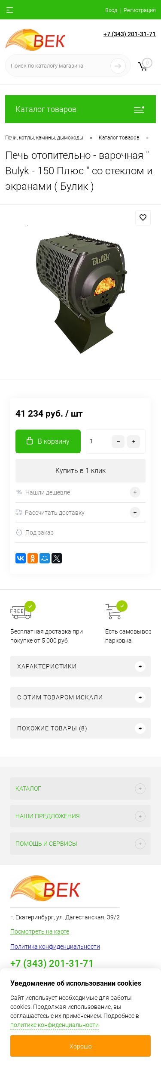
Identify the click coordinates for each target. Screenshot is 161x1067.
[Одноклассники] (32, 558)
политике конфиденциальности (54, 1024)
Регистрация (140, 10)
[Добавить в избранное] (143, 218)
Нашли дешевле (47, 492)
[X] (57, 558)
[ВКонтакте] (20, 558)
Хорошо (81, 1046)
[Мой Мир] (44, 558)
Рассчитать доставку (55, 512)
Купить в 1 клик (80, 471)
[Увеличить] (80, 294)
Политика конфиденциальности (55, 946)
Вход (111, 10)
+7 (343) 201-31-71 (129, 34)
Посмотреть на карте (39, 931)
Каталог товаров (45, 109)
